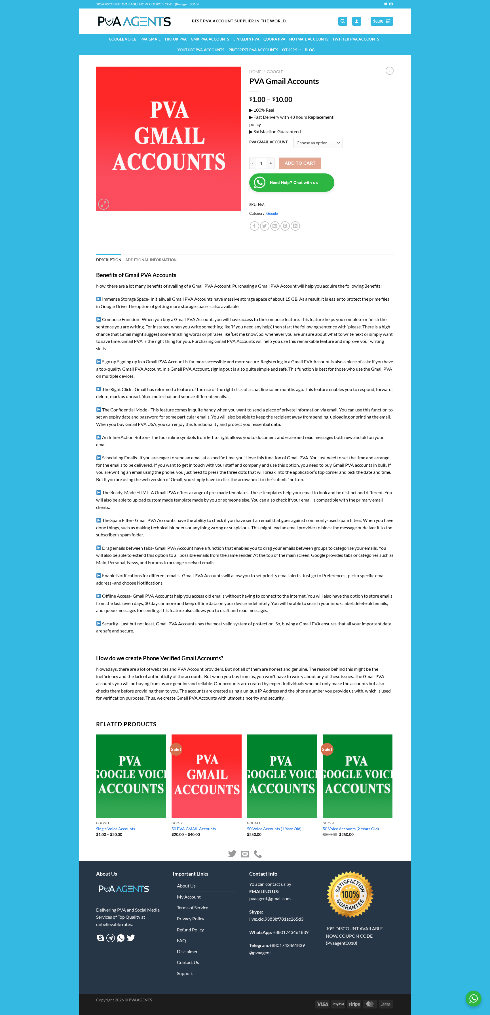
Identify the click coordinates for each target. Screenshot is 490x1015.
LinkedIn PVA (246, 39)
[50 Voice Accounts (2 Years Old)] (358, 776)
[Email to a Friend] (275, 226)
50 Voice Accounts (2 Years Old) (351, 828)
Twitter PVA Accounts (355, 39)
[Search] (342, 21)
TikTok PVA (175, 39)
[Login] (356, 21)
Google (275, 71)
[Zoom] (103, 204)
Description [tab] (108, 260)
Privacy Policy (190, 918)
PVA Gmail (150, 39)
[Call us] (258, 854)
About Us (186, 885)
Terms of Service (192, 907)
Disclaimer (187, 951)
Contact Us (188, 962)
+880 (279, 932)
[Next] (392, 790)
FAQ (181, 940)
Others (289, 50)
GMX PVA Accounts (210, 39)
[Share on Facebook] (254, 226)
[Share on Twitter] (264, 226)
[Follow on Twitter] (385, 4)
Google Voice (122, 39)
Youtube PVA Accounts (201, 50)
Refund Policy (190, 929)
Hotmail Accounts (308, 39)
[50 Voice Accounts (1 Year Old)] (282, 776)
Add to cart (300, 162)
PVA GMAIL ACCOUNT (268, 142)
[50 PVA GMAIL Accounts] (207, 776)
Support (185, 973)
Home (255, 71)
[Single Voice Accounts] (131, 776)
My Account (189, 896)
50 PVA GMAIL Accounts (194, 828)
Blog (309, 50)
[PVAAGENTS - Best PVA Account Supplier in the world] (139, 21)
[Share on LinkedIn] (295, 226)
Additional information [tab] (151, 260)
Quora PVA (274, 39)
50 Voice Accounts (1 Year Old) (274, 828)
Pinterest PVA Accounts (253, 50)
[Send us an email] (391, 4)
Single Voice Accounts (115, 828)
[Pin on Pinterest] (285, 226)
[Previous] (96, 790)
